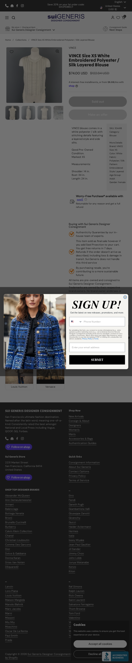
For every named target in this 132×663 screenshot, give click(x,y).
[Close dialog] (125, 297)
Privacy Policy (87, 339)
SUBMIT (97, 359)
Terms (96, 339)
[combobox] (75, 321)
